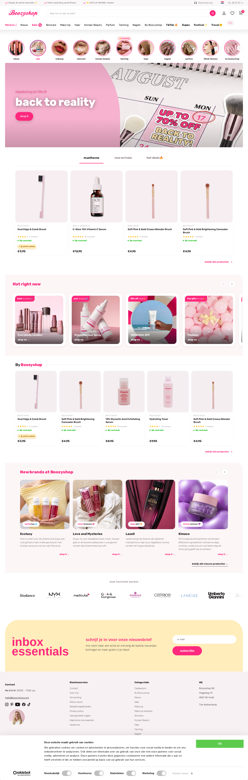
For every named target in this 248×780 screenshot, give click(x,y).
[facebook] (23, 704)
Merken (10, 24)
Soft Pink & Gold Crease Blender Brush (150, 229)
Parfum (110, 24)
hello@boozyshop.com (17, 697)
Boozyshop (23, 226)
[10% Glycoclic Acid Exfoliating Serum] (124, 391)
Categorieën (141, 682)
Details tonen (180, 773)
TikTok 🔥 (172, 24)
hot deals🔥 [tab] (155, 157)
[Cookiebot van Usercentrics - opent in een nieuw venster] (22, 773)
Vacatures (75, 724)
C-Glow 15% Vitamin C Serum (89, 229)
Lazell (130, 534)
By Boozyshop (153, 24)
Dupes (186, 24)
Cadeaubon (140, 688)
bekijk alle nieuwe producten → (210, 563)
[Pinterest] (11, 704)
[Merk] (37, 596)
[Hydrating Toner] (168, 391)
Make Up (65, 24)
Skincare (51, 24)
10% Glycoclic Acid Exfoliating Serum (123, 421)
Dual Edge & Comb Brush (32, 229)
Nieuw (24, 24)
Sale (136, 702)
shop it (24, 116)
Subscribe (187, 650)
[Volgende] (232, 284)
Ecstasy (26, 534)
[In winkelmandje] (61, 215)
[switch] (99, 773)
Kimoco (184, 534)
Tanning (124, 24)
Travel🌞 (217, 24)
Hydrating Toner (158, 419)
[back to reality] (124, 105)
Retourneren (76, 702)
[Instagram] (6, 704)
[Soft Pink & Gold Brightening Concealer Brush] (207, 197)
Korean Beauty (93, 24)
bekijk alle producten (217, 261)
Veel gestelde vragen (80, 715)
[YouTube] (17, 704)
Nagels (137, 24)
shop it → (64, 554)
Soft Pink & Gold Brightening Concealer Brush (205, 231)
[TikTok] (29, 704)
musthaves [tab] (91, 157)
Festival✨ (200, 24)
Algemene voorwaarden (82, 720)
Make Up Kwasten (143, 711)
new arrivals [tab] (123, 157)
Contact (74, 688)
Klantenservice (79, 682)
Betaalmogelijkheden (80, 706)
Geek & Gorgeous (81, 226)
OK (220, 743)
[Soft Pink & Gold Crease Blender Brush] (152, 197)
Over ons (74, 692)
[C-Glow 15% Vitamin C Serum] (97, 197)
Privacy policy (77, 711)
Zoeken (213, 13)
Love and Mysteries (87, 534)
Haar (77, 24)
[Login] (224, 13)
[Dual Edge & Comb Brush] (41, 197)
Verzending (75, 697)
